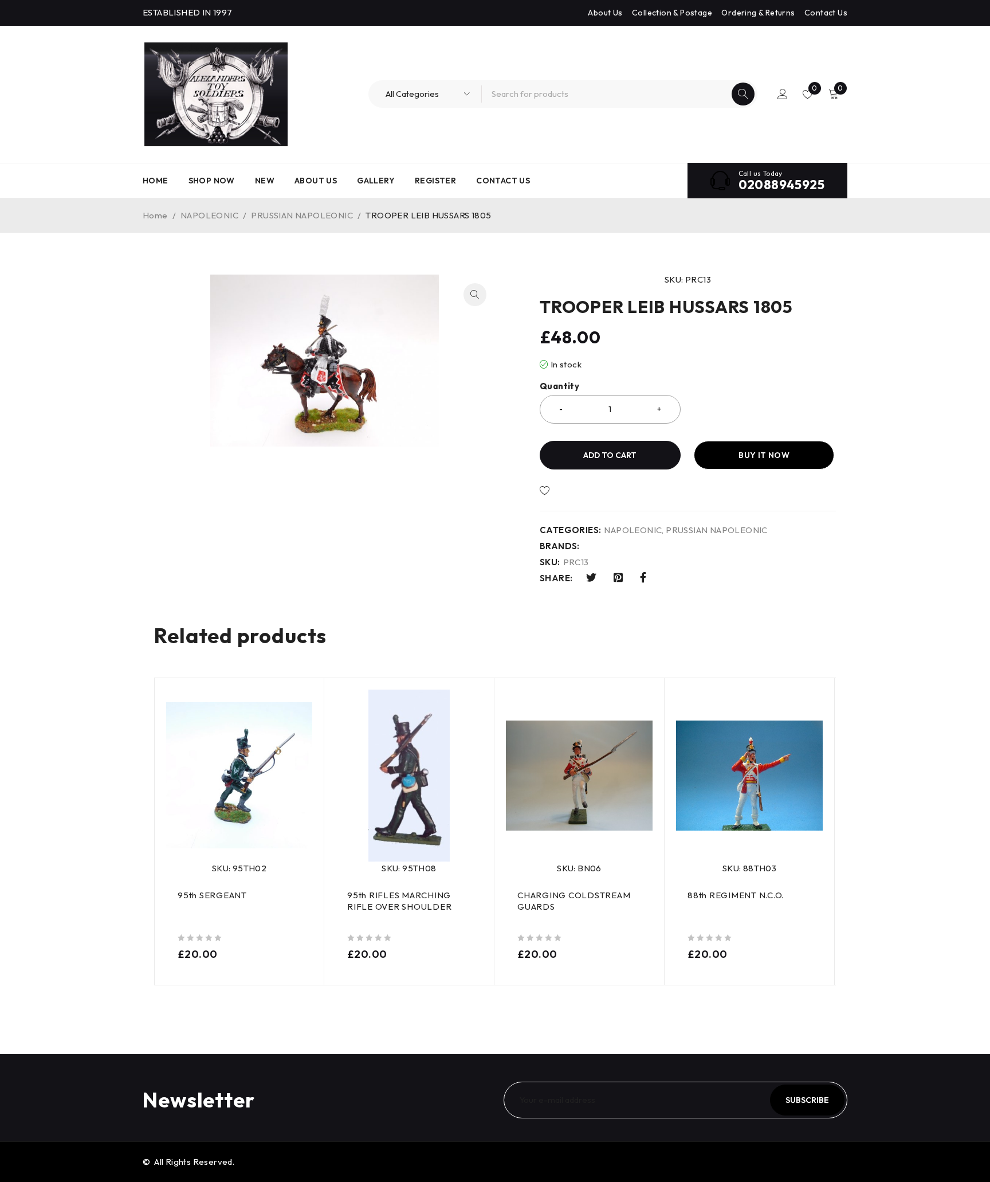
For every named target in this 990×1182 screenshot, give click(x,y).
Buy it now (763, 455)
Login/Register (782, 94)
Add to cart (610, 455)
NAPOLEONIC (209, 215)
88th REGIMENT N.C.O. (736, 895)
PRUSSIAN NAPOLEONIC (302, 215)
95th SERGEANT (212, 895)
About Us (605, 12)
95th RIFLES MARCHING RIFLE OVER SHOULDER (399, 901)
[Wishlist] (583, 490)
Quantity (559, 386)
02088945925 (781, 184)
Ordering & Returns (758, 12)
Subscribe (807, 1100)
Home (155, 215)
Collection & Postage (672, 12)
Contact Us (825, 12)
